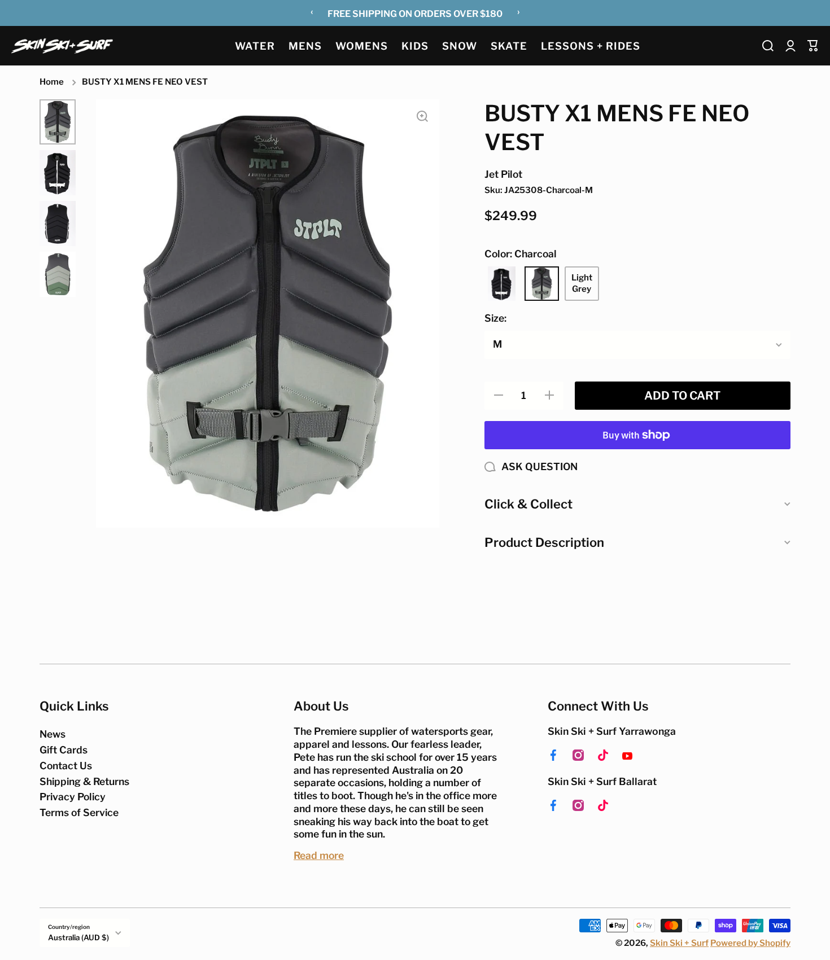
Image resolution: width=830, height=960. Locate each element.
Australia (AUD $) (78, 937)
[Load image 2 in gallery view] (58, 172)
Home (52, 82)
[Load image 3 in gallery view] (58, 223)
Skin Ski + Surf (679, 943)
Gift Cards (64, 750)
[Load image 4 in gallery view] (58, 274)
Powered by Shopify (750, 943)
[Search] (768, 45)
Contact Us (66, 765)
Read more (319, 855)
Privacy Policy (73, 797)
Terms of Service (79, 812)
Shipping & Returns (84, 781)
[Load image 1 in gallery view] (58, 121)
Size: (495, 318)
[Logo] (62, 45)
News (52, 734)
